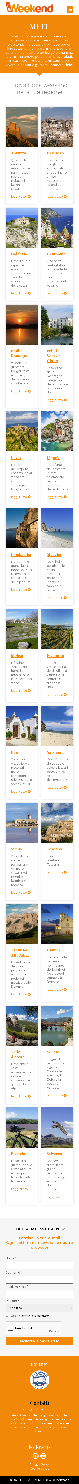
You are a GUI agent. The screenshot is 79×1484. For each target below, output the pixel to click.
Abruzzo (18, 152)
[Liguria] (57, 431)
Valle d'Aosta (17, 1054)
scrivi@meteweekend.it (39, 1409)
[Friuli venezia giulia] (57, 325)
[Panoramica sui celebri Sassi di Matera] (57, 127)
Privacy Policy (39, 1464)
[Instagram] (43, 1456)
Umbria (54, 949)
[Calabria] (22, 228)
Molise (17, 655)
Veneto (53, 1051)
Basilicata (56, 152)
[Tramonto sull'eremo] (22, 528)
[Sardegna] (57, 726)
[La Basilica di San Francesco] (57, 924)
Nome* (11, 1258)
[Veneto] (57, 1026)
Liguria (53, 457)
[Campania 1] (57, 228)
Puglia (17, 752)
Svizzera (54, 1153)
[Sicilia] (22, 823)
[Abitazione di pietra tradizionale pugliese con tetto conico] (22, 726)
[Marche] (57, 528)
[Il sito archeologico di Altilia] (22, 629)
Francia (18, 1153)
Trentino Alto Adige (20, 952)
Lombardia (21, 554)
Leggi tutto (19, 1189)
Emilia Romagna (19, 353)
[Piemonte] (57, 629)
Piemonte (55, 655)
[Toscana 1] (57, 823)
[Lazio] (22, 431)
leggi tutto (19, 196)
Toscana (54, 848)
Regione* (12, 1301)
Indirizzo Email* (17, 1286)
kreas (63, 1480)
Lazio (16, 457)
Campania (56, 253)
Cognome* (13, 1272)
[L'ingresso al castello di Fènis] (22, 1026)
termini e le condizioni (36, 1315)
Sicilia (16, 848)
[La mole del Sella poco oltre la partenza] (22, 924)
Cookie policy (39, 1468)
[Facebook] (36, 1456)
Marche (54, 554)
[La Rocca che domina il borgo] (22, 127)
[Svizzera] (57, 1127)
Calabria (19, 253)
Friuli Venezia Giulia (54, 355)
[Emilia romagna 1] (22, 325)
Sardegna (56, 752)
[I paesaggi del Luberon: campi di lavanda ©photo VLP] (22, 1127)
